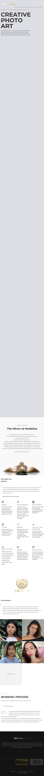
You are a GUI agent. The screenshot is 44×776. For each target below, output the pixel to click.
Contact (34, 7)
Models (23, 7)
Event (27, 7)
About (19, 7)
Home (15, 7)
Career (30, 7)
